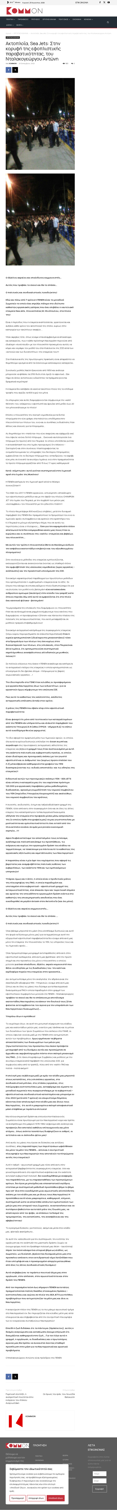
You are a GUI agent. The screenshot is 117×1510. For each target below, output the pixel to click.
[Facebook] (100, 2)
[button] (108, 22)
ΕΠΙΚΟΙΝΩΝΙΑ (81, 2)
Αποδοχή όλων (56, 1498)
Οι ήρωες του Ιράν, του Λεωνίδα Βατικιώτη (59, 1396)
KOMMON (13, 63)
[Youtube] (108, 2)
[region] (37, 1484)
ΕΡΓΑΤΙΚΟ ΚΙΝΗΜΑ (21, 33)
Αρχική (8, 33)
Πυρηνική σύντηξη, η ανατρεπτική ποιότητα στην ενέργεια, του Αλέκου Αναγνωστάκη (20, 1399)
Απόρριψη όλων (36, 1498)
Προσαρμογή (17, 1498)
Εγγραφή (99, 1488)
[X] (104, 2)
